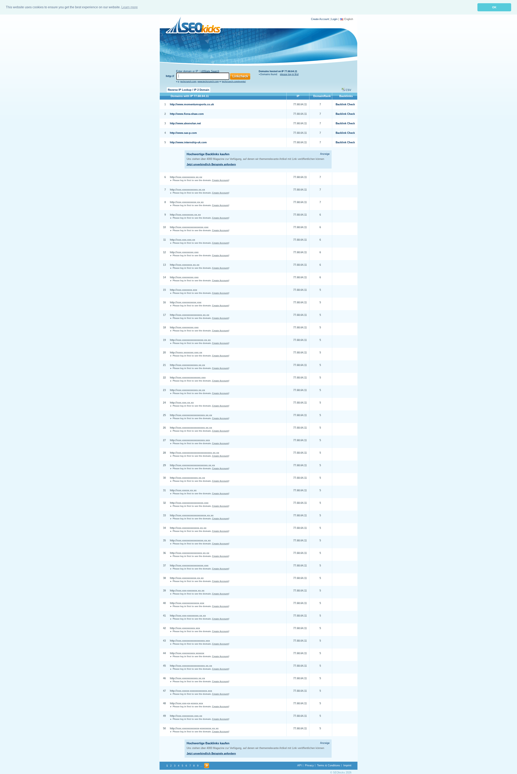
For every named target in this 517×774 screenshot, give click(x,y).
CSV (348, 90)
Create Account (320, 19)
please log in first (289, 74)
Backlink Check (345, 104)
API (299, 765)
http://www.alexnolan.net (185, 123)
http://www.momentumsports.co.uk (192, 104)
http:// (170, 76)
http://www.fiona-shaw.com (187, 113)
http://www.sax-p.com (183, 132)
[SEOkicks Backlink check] (195, 25)
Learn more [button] (129, 7)
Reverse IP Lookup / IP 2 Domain (188, 89)
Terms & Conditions (328, 765)
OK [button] (494, 7)
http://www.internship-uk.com (188, 142)
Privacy (309, 765)
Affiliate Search (210, 71)
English (348, 19)
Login (334, 19)
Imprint (347, 765)
